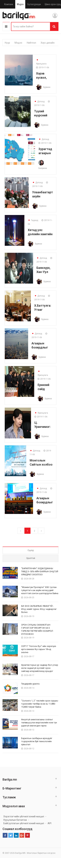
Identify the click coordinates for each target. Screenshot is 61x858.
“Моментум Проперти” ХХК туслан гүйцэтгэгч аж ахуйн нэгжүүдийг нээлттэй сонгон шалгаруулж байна (39, 590)
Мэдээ (20, 4)
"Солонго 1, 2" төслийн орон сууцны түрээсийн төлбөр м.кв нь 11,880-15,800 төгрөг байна (39, 703)
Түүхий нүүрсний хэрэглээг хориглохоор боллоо (43, 113)
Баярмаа (42, 168)
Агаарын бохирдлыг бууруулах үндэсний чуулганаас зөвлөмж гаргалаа (44, 500)
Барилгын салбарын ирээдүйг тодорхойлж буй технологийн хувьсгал (36, 741)
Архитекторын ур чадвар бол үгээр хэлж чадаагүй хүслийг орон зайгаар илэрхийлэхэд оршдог (39, 668)
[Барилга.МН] (19, 16)
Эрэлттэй (30, 558)
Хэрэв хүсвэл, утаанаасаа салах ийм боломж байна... (44, 75)
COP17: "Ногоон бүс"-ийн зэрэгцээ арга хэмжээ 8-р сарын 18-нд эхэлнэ (38, 649)
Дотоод (39, 101)
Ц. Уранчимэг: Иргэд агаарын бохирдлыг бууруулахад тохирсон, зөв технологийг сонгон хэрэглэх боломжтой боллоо (43, 424)
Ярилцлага (41, 62)
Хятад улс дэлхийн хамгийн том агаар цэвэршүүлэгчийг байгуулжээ (40, 232)
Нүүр (7, 42)
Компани (8, 4)
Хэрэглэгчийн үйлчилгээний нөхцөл (23, 816)
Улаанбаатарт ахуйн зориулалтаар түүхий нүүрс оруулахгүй (42, 194)
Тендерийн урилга (30, 683)
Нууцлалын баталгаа (15, 820)
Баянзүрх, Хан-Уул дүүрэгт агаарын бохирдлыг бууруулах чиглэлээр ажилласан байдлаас (44, 270)
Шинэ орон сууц (53, 4)
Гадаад (33, 220)
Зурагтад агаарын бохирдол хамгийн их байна (45, 151)
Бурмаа (46, 87)
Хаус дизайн (48, 42)
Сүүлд (31, 550)
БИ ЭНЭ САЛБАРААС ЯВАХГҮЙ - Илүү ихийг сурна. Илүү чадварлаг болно (39, 609)
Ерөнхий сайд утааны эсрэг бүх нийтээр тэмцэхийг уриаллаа (45, 387)
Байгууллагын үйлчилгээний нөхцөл (23, 823)
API (49, 823)
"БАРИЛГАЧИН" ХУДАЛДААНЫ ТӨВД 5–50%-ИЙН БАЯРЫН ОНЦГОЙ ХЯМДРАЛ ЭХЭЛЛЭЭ (39, 571)
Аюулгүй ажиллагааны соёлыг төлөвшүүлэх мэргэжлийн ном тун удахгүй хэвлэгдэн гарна (39, 722)
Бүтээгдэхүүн (34, 4)
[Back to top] (52, 838)
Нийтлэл (31, 42)
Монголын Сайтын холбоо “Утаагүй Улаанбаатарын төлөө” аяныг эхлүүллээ (41, 462)
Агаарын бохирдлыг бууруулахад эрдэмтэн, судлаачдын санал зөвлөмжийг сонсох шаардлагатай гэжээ (42, 345)
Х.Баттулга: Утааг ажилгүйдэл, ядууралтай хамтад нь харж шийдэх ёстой (43, 307)
